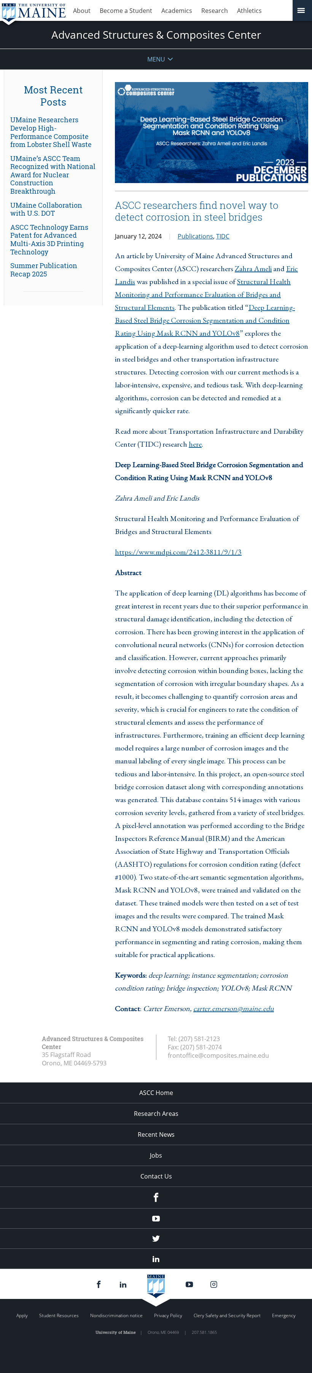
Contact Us (156, 1176)
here (195, 444)
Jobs (156, 1155)
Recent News (156, 1134)
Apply (22, 1315)
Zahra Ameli (253, 268)
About (82, 10)
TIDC (222, 236)
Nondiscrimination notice (116, 1315)
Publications (195, 236)
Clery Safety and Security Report (227, 1315)
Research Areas (156, 1113)
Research (214, 10)
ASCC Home (156, 1093)
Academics (176, 10)
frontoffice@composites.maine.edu (218, 1055)
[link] (53, 132)
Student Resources (59, 1315)
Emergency (284, 1315)
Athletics (249, 10)
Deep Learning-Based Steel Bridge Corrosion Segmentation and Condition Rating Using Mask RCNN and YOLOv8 (205, 320)
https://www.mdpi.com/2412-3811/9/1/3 (178, 552)
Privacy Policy (168, 1315)
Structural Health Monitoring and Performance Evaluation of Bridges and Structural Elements (203, 294)
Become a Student (126, 10)
